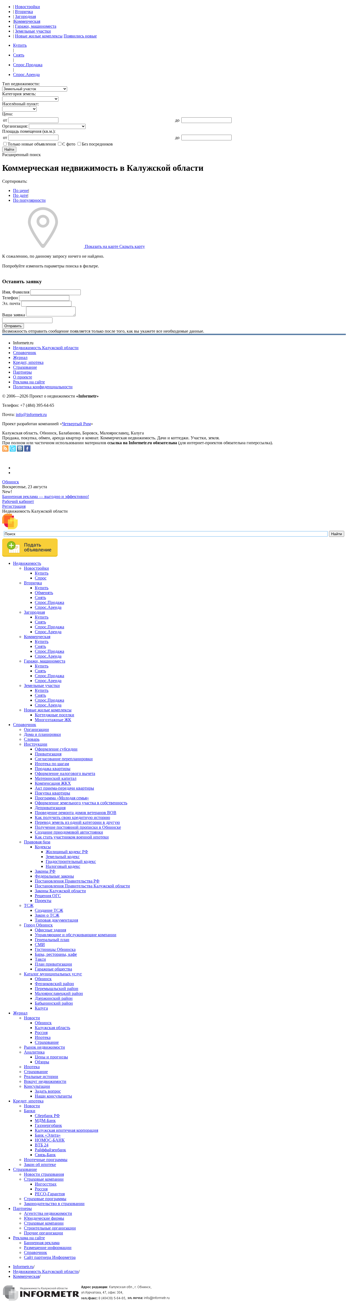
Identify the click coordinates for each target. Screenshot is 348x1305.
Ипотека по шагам (52, 763)
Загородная (25, 16)
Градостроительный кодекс (71, 861)
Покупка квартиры (52, 793)
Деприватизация (50, 807)
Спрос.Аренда (26, 74)
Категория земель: (19, 94)
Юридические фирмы (44, 1218)
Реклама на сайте (29, 382)
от (5, 120)
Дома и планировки (42, 734)
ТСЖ (28, 905)
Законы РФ (45, 871)
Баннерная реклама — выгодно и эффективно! (45, 496)
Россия (41, 1032)
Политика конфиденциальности (43, 386)
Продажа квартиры (52, 768)
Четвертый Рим (76, 423)
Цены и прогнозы (51, 1057)
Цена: (7, 114)
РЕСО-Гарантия (50, 1193)
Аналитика (34, 1052)
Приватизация (48, 754)
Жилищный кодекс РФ (67, 851)
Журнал (20, 357)
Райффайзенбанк (50, 1150)
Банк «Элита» (48, 1135)
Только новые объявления (32, 144)
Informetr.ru (23, 1266)
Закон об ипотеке (40, 1164)
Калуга (41, 1008)
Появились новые (80, 36)
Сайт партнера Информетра (50, 1257)
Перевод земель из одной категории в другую (77, 822)
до (177, 120)
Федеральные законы (54, 876)
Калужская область (52, 1027)
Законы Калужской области (60, 890)
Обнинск (10, 482)
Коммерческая (27, 21)
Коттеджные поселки (54, 715)
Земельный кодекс (63, 856)
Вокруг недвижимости (45, 1081)
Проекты (43, 900)
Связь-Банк (45, 1154)
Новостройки (27, 6)
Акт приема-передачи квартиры (64, 788)
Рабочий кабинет (18, 501)
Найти (9, 149)
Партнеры (22, 372)
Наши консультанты (53, 1096)
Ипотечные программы (45, 1159)
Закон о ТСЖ (47, 915)
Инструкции (35, 744)
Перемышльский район (56, 988)
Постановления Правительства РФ (67, 881)
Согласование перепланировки (64, 758)
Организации (36, 729)
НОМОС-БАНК (50, 1140)
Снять (18, 55)
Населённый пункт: (20, 104)
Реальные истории (41, 1076)
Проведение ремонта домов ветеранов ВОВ (75, 812)
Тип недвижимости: (21, 83)
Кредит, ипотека (28, 362)
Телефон (10, 297)
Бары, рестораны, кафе (56, 954)
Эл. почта (11, 303)
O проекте (22, 377)
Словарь (31, 739)
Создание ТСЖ (49, 910)
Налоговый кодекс (63, 866)
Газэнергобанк (48, 1125)
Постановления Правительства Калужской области (82, 886)
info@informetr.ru (31, 414)
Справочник (24, 352)
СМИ (40, 944)
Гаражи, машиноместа (35, 26)
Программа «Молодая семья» (62, 798)
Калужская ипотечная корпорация (66, 1130)
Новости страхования (44, 1174)
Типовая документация (56, 920)
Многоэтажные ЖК (53, 719)
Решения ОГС (48, 895)
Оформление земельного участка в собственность (81, 802)
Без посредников (97, 144)
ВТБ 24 (41, 1145)
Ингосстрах (46, 1184)
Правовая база (37, 842)
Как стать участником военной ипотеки (72, 837)
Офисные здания (50, 930)
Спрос (40, 578)
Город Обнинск (38, 925)
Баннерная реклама (42, 1242)
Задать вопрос (48, 1091)
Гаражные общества (53, 969)
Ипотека (43, 1037)
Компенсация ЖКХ (53, 783)
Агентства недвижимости (48, 1213)
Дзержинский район (54, 998)
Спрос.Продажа (27, 64)
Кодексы (43, 846)
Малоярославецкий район (59, 993)
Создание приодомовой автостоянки (69, 832)
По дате (20, 195)
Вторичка (24, 11)
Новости (32, 1018)
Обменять (44, 592)
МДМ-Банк (45, 1120)
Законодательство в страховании (54, 1203)
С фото (68, 144)
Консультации (37, 1086)
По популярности (29, 200)
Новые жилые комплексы (39, 36)
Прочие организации (43, 1233)
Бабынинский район (54, 1003)
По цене (20, 190)
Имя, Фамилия (15, 292)
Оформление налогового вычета (65, 773)
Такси (40, 959)
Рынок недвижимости (44, 1047)
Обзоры (42, 1062)
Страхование (25, 367)
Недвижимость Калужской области (46, 347)
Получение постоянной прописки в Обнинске (78, 827)
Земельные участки (33, 31)
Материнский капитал (55, 778)
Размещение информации (48, 1247)
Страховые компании (44, 1179)
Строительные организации (50, 1228)
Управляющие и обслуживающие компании (75, 934)
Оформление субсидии (56, 749)
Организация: (15, 126)
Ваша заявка (13, 315)
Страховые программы (45, 1198)
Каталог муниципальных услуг (53, 974)
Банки (29, 1110)
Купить (20, 45)
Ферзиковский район (54, 983)
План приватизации (53, 964)
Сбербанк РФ (47, 1115)
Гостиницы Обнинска (55, 949)
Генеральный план (52, 939)
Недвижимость (27, 563)
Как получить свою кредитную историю (72, 817)
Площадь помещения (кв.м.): (28, 131)
